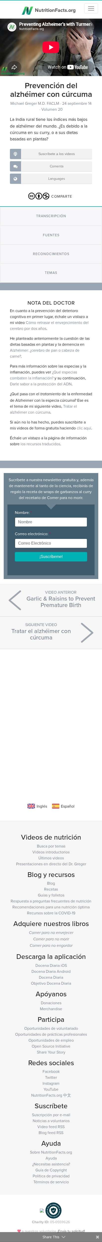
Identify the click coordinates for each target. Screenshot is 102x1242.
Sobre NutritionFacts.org (51, 1152)
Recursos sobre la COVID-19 (51, 913)
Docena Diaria (51, 977)
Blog (51, 883)
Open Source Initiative (51, 1046)
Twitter (51, 1077)
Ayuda (51, 1158)
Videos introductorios (51, 852)
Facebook (51, 1071)
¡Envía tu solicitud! (71, 1231)
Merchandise (51, 1008)
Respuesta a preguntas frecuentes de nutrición (51, 901)
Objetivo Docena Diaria (51, 983)
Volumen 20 (52, 109)
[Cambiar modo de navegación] (91, 8)
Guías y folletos (51, 895)
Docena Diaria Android (51, 971)
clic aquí (84, 428)
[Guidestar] (42, 1210)
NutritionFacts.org (55, 9)
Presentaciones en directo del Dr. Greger (51, 864)
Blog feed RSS (51, 1132)
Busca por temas (51, 846)
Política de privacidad (51, 1176)
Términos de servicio (51, 1182)
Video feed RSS (51, 1126)
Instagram (51, 1083)
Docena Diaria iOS (51, 965)
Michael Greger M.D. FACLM (35, 103)
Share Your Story (51, 1052)
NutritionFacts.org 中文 (51, 1095)
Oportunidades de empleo (51, 1040)
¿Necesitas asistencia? (51, 1164)
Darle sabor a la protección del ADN (41, 384)
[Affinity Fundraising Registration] (53, 1210)
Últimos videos (51, 858)
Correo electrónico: (33, 533)
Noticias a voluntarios (51, 1120)
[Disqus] (51, 718)
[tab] (51, 216)
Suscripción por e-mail (51, 1114)
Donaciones (51, 1002)
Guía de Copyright (51, 1170)
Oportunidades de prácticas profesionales (51, 1034)
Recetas (51, 889)
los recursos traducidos (40, 444)
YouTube (51, 1089)
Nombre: (23, 512)
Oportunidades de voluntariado (51, 1028)
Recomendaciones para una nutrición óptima (51, 907)
